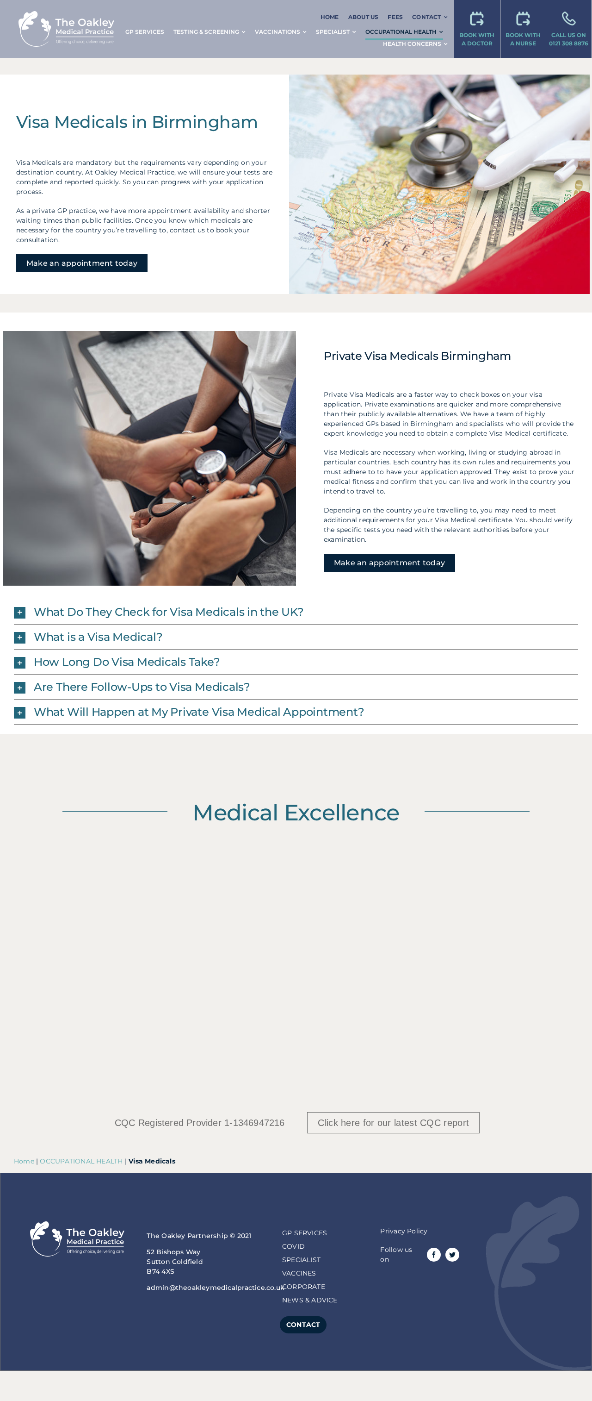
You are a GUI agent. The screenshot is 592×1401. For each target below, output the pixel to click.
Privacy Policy (403, 1231)
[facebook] (434, 1255)
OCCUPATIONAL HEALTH (81, 1161)
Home (24, 1161)
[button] (296, 612)
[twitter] (452, 1255)
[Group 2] (66, 14)
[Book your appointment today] (477, 29)
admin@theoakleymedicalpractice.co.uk (215, 1287)
